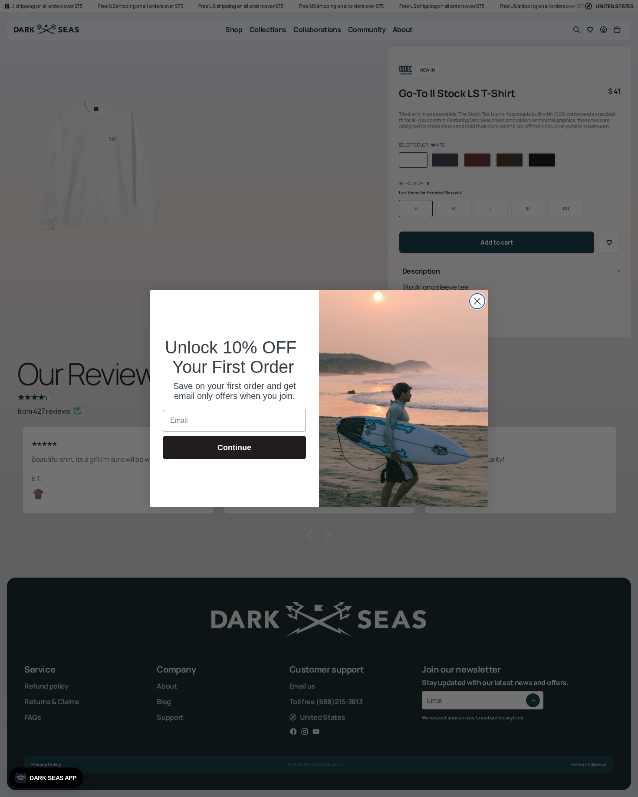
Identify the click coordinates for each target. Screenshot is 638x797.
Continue (234, 447)
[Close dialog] (477, 301)
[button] (46, 778)
